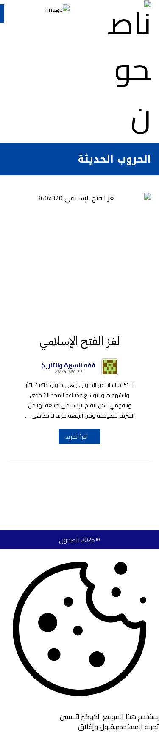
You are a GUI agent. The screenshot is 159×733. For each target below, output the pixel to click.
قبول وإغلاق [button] (96, 726)
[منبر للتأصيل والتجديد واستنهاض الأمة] (125, 69)
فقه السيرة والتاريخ (68, 365)
